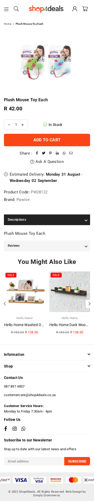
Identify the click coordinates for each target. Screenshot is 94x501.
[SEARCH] (16, 9)
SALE (11, 275)
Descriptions (17, 219)
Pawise (23, 199)
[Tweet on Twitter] (43, 153)
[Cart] (85, 9)
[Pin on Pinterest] (50, 153)
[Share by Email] (71, 153)
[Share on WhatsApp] (64, 153)
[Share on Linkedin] (57, 153)
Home (7, 23)
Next (89, 304)
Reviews (14, 246)
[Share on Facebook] (37, 153)
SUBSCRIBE (77, 461)
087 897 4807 (14, 386)
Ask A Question (49, 161)
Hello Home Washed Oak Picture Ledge (37, 325)
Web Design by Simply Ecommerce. (59, 493)
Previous (5, 304)
